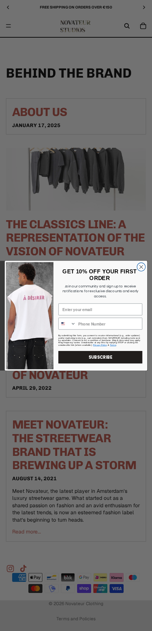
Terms (113, 345)
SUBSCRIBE (100, 357)
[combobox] (67, 323)
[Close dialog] (141, 267)
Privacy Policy (100, 345)
